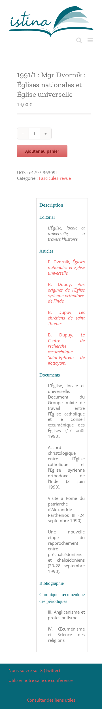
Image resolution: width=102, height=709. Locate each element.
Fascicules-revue (55, 178)
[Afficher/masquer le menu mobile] (91, 40)
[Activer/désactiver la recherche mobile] (79, 40)
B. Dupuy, (66, 292)
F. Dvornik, (66, 267)
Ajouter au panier (42, 151)
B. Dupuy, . (66, 317)
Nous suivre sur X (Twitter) (34, 670)
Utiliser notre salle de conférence (40, 680)
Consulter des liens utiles (51, 700)
